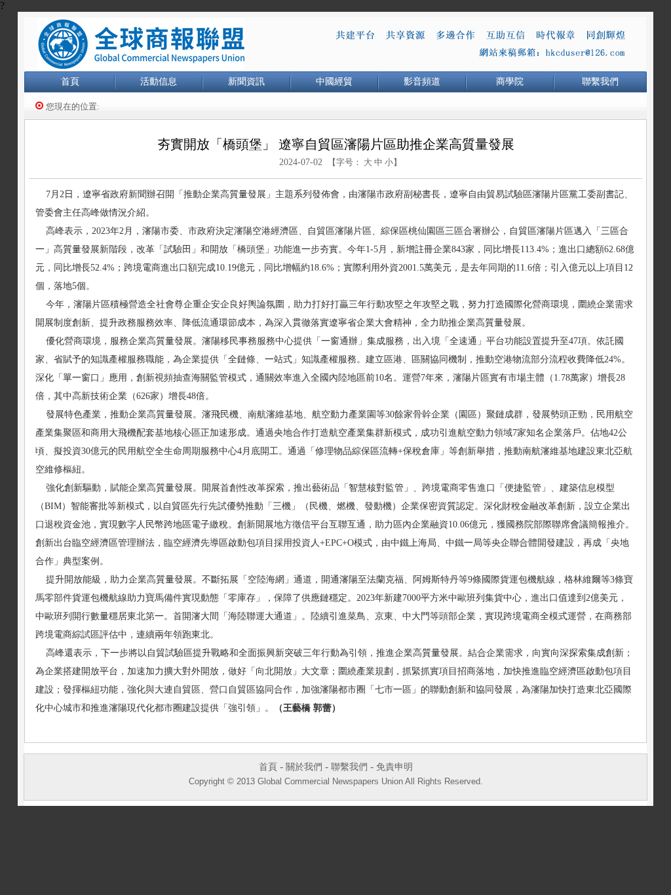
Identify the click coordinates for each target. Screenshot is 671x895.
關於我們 (304, 767)
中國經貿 (334, 81)
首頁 (70, 81)
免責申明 (394, 767)
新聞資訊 (246, 81)
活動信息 (158, 81)
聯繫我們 (600, 81)
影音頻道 (422, 81)
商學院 (510, 81)
